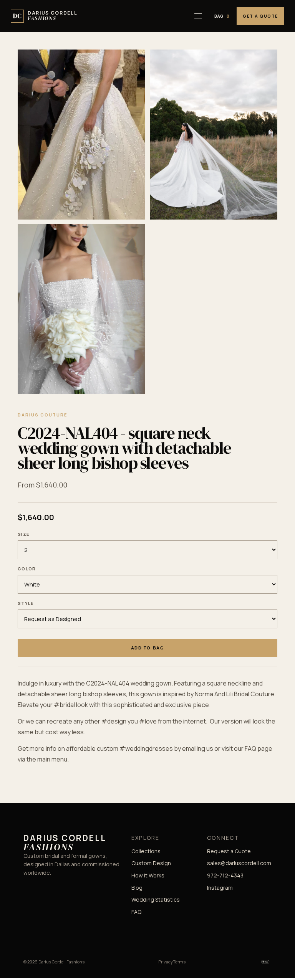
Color (27, 569)
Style (26, 603)
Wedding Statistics (155, 899)
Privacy (165, 962)
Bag (222, 16)
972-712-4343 (225, 875)
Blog (137, 887)
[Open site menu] (198, 16)
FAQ (136, 911)
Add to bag (147, 648)
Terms (179, 962)
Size (23, 534)
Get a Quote (260, 16)
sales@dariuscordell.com (239, 863)
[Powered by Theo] (265, 962)
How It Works (147, 875)
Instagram (220, 887)
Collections (146, 851)
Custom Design (151, 863)
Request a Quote (229, 851)
